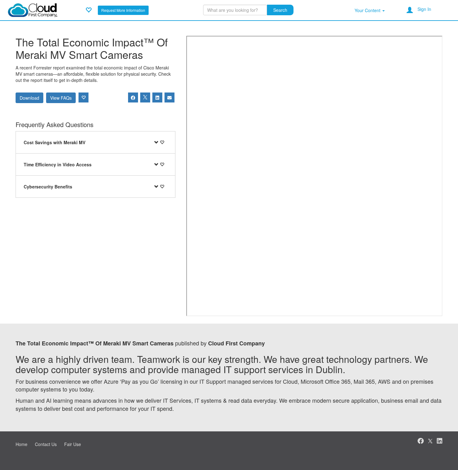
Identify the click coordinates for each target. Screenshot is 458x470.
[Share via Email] (169, 97)
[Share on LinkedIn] (157, 97)
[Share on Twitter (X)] (145, 97)
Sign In (424, 9)
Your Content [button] (368, 10)
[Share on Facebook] (133, 97)
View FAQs (61, 98)
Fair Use (72, 444)
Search (280, 10)
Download (29, 98)
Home (21, 444)
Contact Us (46, 444)
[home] (32, 9)
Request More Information (123, 10)
